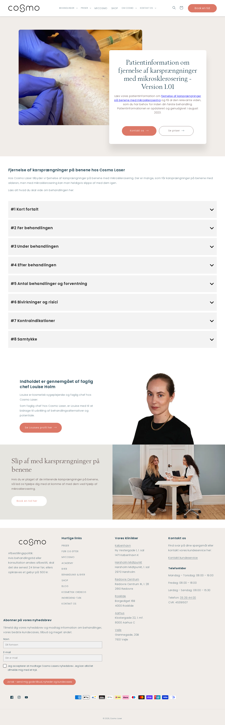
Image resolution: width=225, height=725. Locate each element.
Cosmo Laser (116, 718)
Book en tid (202, 8)
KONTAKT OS (146, 8)
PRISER (84, 8)
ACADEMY (67, 563)
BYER (64, 569)
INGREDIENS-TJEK (72, 598)
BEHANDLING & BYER (73, 574)
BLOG (65, 586)
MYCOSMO (68, 557)
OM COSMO (128, 8)
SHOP (65, 580)
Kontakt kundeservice (183, 558)
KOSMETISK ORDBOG (74, 592)
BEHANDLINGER (66, 8)
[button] (174, 7)
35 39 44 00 (188, 598)
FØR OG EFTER (70, 551)
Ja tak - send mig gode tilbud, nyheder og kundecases (39, 681)
